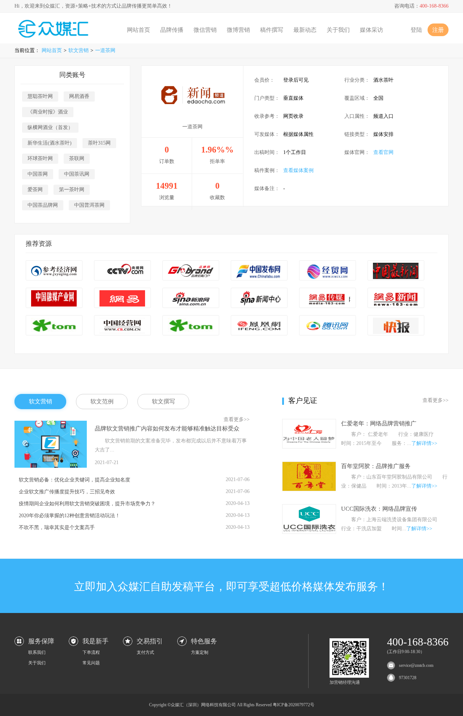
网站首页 (138, 30)
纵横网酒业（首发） (50, 127)
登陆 (416, 30)
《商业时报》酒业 (47, 112)
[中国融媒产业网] (54, 298)
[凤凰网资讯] (259, 326)
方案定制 (199, 652)
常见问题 (91, 662)
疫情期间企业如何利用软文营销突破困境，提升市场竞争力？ (87, 503)
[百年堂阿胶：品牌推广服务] (309, 489)
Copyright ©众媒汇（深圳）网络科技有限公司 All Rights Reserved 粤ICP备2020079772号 (231, 704)
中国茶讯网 (76, 174)
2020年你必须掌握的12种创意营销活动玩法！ (69, 515)
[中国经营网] (122, 326)
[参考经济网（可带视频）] (54, 271)
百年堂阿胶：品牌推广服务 (376, 466)
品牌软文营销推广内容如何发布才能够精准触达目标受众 (167, 428)
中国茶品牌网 (42, 205)
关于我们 (338, 30)
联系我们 (37, 652)
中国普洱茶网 (89, 205)
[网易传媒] (328, 298)
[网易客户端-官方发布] (122, 298)
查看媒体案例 (298, 170)
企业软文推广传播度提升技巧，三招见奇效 (67, 491)
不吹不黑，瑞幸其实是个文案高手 (57, 527)
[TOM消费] (191, 326)
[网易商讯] (396, 298)
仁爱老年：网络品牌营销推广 (378, 423)
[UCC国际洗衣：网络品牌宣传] (309, 532)
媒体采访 (371, 30)
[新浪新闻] (259, 298)
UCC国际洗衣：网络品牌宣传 (379, 509)
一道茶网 (105, 50)
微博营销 (238, 30)
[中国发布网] (259, 271)
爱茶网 (35, 189)
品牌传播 (171, 30)
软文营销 (78, 50)
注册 (438, 30)
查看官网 (383, 152)
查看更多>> (237, 419)
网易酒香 (79, 96)
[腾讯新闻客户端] (328, 326)
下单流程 (91, 652)
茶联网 (76, 158)
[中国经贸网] (328, 271)
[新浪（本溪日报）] (191, 298)
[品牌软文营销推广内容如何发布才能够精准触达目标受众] (50, 466)
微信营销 (205, 30)
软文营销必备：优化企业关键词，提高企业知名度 (74, 480)
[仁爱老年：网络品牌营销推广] (309, 446)
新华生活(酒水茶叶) (49, 143)
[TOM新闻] (54, 326)
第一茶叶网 (71, 189)
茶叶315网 (99, 143)
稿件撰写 (271, 30)
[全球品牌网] (191, 271)
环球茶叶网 (40, 158)
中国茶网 (37, 174)
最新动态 (305, 30)
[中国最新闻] (396, 271)
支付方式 (145, 652)
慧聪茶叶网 (40, 96)
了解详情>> (424, 443)
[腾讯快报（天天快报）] (396, 326)
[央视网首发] (122, 271)
